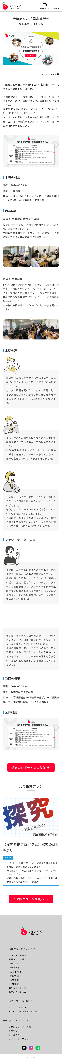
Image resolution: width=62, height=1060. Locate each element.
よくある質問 (15, 1034)
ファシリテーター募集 (20, 1026)
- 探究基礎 (14, 963)
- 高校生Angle (16, 971)
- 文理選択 (14, 984)
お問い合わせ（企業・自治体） (24, 1011)
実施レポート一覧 (18, 988)
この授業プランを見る (31, 899)
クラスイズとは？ (18, 955)
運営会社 (13, 1030)
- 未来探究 (14, 980)
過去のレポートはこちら (31, 767)
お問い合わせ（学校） (20, 992)
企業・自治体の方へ (19, 1007)
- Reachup (14, 967)
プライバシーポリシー (20, 1038)
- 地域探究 (14, 975)
